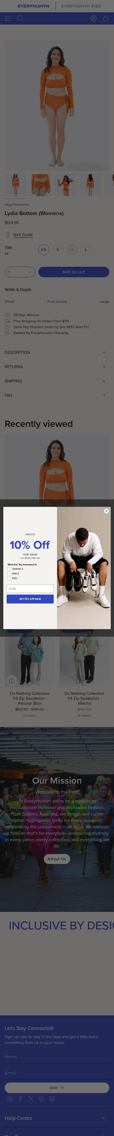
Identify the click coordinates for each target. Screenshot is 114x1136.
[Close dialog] (106, 511)
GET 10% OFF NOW (30, 599)
